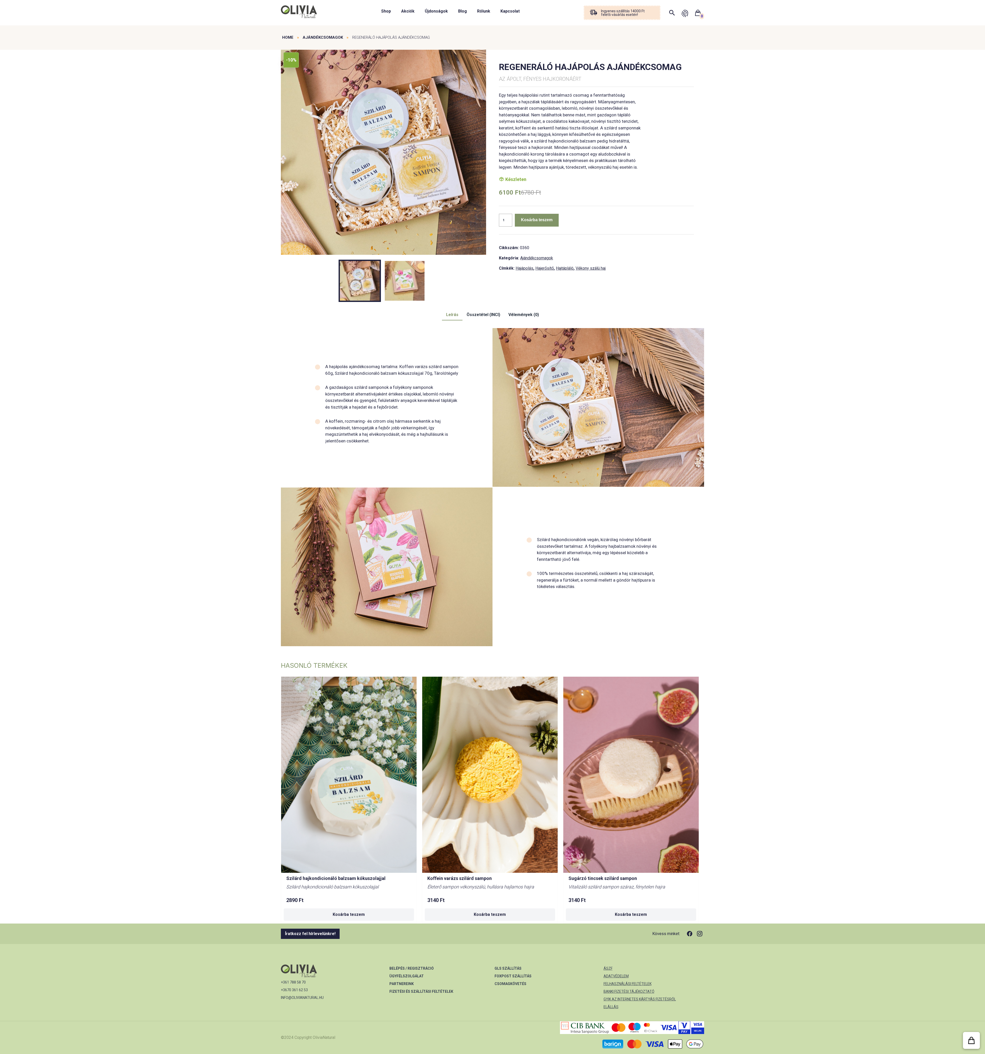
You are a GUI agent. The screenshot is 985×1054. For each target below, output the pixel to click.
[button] (971, 1040)
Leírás (452, 314)
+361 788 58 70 (293, 982)
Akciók (408, 11)
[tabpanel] (383, 153)
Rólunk (483, 11)
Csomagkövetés (510, 984)
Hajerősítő (544, 268)
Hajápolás (524, 268)
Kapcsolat (510, 11)
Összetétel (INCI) (483, 314)
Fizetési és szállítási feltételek (421, 991)
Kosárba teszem (537, 220)
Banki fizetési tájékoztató (629, 991)
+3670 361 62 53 (294, 990)
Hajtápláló (565, 268)
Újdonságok (436, 11)
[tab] (452, 315)
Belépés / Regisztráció (411, 968)
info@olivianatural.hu (302, 998)
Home (287, 37)
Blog (462, 11)
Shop (386, 11)
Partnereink (401, 984)
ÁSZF (608, 968)
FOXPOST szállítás (513, 976)
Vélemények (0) (523, 314)
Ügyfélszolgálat (406, 976)
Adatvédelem (616, 976)
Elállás (611, 1007)
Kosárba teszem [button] (349, 914)
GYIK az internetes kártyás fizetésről (640, 999)
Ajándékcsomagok (323, 37)
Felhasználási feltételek (628, 984)
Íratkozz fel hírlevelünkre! (310, 933)
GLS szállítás (508, 968)
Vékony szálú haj (591, 268)
